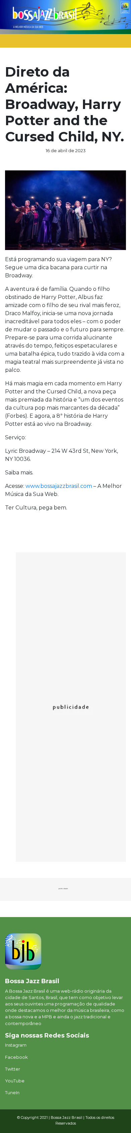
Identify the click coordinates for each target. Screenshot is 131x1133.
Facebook (16, 1057)
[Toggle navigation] (112, 42)
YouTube (15, 1080)
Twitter (12, 1069)
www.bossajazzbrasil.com (59, 486)
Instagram (16, 1045)
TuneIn (12, 1092)
